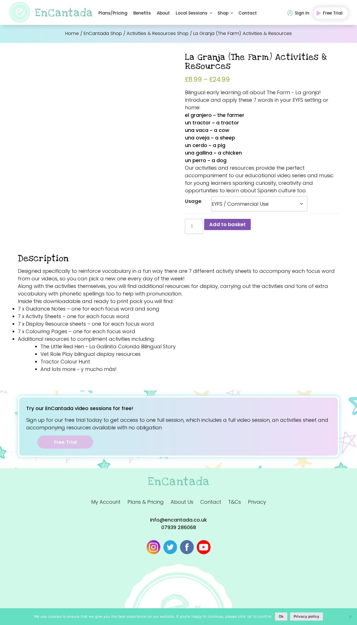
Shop (223, 13)
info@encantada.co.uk (178, 519)
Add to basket (227, 224)
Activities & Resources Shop (158, 33)
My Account (105, 501)
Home (72, 33)
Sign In (302, 13)
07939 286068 (178, 527)
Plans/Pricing (112, 13)
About (163, 13)
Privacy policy (306, 616)
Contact (247, 13)
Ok (281, 616)
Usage (193, 201)
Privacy (257, 501)
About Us (182, 501)
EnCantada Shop (103, 33)
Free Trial (332, 13)
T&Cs (234, 501)
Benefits (142, 13)
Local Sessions (192, 13)
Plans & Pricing (145, 501)
